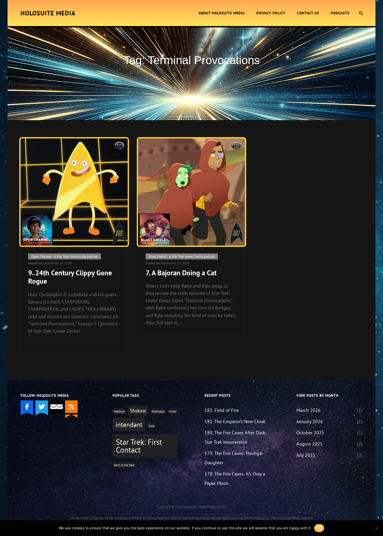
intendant (128, 425)
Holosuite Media (48, 13)
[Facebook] (27, 406)
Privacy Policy (270, 13)
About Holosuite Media (222, 13)
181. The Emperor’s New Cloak (235, 421)
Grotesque (158, 411)
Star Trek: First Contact (139, 445)
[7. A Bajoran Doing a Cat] (191, 191)
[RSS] (71, 406)
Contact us (308, 13)
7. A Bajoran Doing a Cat (181, 272)
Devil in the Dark (124, 465)
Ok (319, 528)
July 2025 (305, 455)
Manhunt (119, 411)
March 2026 (308, 410)
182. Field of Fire (222, 410)
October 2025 (310, 433)
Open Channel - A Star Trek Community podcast (64, 256)
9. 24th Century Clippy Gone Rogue (70, 276)
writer (173, 411)
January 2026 (309, 421)
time (152, 426)
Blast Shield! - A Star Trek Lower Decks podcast (182, 256)
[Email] (56, 406)
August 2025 (309, 444)
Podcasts (340, 13)
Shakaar (138, 410)
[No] (376, 528)
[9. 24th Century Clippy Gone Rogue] (74, 191)
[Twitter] (41, 406)
